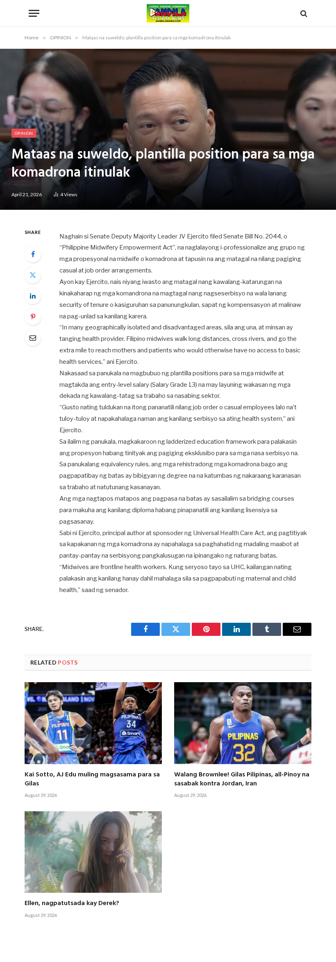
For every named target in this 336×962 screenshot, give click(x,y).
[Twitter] (33, 275)
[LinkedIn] (33, 296)
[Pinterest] (33, 317)
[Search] (303, 13)
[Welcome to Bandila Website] (168, 13)
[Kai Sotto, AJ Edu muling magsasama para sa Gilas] (93, 723)
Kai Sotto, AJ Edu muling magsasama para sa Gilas (92, 780)
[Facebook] (33, 254)
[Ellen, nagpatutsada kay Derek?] (93, 852)
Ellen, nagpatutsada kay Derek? (72, 903)
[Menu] (34, 13)
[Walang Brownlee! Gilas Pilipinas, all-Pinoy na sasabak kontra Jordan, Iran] (242, 723)
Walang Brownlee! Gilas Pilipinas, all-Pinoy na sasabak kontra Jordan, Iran (241, 780)
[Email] (33, 337)
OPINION (24, 133)
